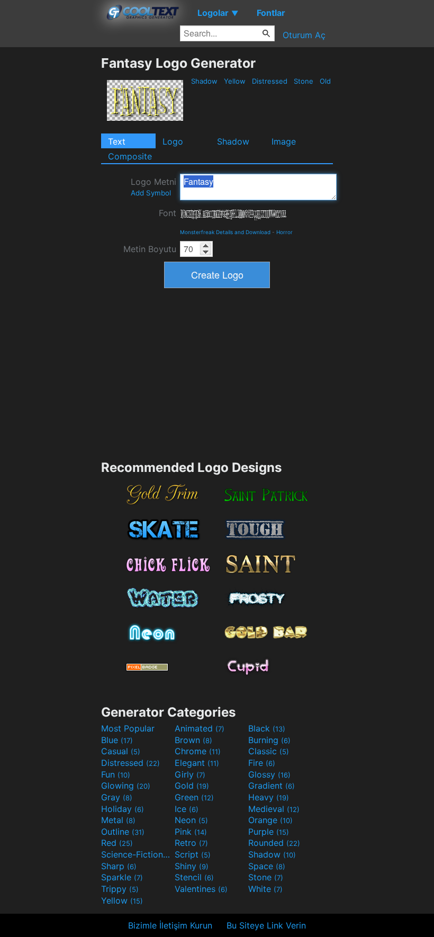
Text (116, 141)
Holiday (122, 809)
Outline (122, 831)
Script (193, 854)
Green (194, 797)
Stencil (194, 877)
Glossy (269, 774)
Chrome (198, 751)
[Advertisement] (50, 214)
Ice (186, 809)
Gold (192, 785)
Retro (191, 842)
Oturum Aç (304, 35)
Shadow (204, 81)
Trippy (120, 889)
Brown (193, 740)
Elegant (197, 762)
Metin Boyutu (149, 249)
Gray (116, 797)
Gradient (271, 785)
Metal (118, 820)
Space (266, 866)
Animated (199, 728)
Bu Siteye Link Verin (266, 925)
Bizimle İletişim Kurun (170, 925)
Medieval (274, 809)
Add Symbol (151, 193)
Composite (130, 156)
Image (284, 141)
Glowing (125, 785)
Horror (284, 232)
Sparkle (122, 877)
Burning (269, 740)
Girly (190, 774)
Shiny (192, 866)
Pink (191, 831)
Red (117, 842)
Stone (303, 81)
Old (325, 81)
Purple (268, 831)
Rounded (274, 842)
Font (167, 213)
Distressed (270, 81)
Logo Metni (153, 186)
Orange (270, 820)
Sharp (119, 866)
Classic (268, 751)
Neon (191, 820)
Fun (115, 774)
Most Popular (128, 728)
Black (266, 728)
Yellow (235, 81)
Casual (120, 751)
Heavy (268, 797)
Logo (172, 141)
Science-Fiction (136, 854)
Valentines (201, 889)
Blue (117, 740)
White (265, 889)
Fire (261, 762)
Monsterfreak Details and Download (225, 232)
